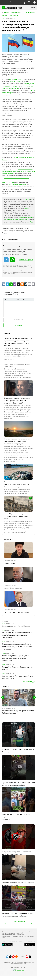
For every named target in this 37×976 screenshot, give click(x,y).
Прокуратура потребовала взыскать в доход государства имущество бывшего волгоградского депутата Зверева (18, 342)
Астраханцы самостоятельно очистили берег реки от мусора (16, 483)
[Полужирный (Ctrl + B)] (6, 299)
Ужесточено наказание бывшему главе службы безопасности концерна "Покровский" (17, 400)
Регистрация (18, 319)
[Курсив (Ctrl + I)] (10, 299)
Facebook (22, 217)
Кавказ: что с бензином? (12, 12)
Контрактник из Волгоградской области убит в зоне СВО (17, 677)
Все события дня (29, 682)
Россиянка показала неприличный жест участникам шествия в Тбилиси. (17, 914)
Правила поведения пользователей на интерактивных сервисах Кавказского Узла (18, 963)
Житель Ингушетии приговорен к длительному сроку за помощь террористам (15, 658)
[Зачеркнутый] (18, 299)
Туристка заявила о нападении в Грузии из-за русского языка (18, 883)
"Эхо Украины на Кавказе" (17, 184)
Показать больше (18, 921)
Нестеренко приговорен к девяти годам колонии (17, 365)
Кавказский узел (8, 182)
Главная (4, 15)
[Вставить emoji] (23, 299)
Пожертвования (30, 941)
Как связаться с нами (15, 941)
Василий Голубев (15, 81)
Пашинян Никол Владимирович (16, 612)
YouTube (31, 222)
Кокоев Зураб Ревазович (13, 588)
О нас (3, 941)
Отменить (18, 325)
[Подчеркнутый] (14, 299)
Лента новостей (13, 15)
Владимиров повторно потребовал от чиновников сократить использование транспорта (17, 646)
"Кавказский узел (15, 79)
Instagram (29, 217)
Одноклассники (18, 220)
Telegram (27, 208)
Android (27, 199)
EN (6, 2)
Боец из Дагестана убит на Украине (16, 626)
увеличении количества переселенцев (16, 178)
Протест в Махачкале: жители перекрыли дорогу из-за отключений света (18, 783)
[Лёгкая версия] (11, 2)
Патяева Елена (10, 563)
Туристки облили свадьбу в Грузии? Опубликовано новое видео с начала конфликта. (16, 816)
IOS (32, 199)
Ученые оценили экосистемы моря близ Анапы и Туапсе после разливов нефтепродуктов (17, 441)
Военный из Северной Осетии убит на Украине (17, 668)
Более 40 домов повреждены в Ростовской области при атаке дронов (16, 516)
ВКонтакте (8, 220)
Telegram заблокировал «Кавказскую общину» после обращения (16, 852)
